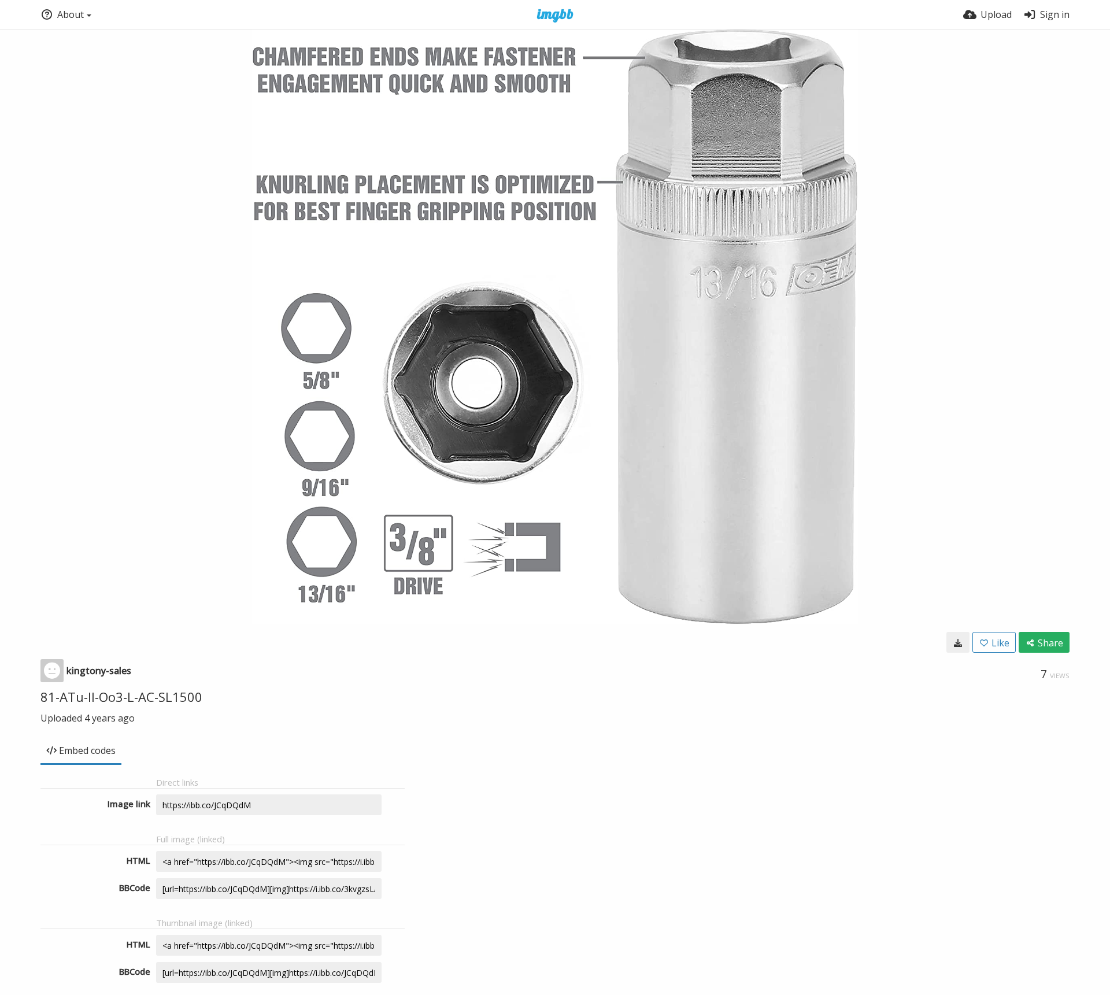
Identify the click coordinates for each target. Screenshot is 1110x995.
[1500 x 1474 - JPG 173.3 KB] (958, 642)
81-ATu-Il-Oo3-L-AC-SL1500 (121, 696)
